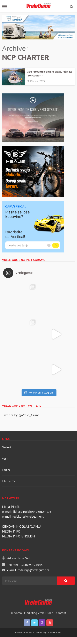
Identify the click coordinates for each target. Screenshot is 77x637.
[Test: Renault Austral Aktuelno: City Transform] (56, 334)
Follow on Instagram (41, 392)
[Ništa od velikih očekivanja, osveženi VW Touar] (21, 298)
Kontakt (61, 613)
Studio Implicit (54, 632)
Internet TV (8, 481)
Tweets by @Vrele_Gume (21, 415)
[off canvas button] (4, 6)
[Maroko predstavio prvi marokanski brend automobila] (56, 298)
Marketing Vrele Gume (38, 613)
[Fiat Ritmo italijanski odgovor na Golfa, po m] (21, 334)
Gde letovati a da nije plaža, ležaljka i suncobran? (49, 73)
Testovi (6, 447)
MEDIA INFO (11, 531)
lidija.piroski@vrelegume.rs (32, 511)
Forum (6, 469)
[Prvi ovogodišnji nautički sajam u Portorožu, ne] (21, 369)
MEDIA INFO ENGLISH (18, 536)
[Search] (71, 6)
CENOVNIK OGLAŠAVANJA (21, 526)
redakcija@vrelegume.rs (28, 516)
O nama (16, 613)
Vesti (5, 458)
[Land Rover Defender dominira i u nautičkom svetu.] (56, 369)
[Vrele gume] (38, 602)
